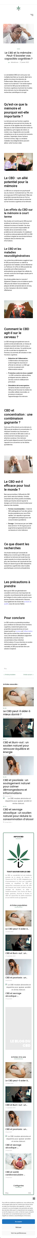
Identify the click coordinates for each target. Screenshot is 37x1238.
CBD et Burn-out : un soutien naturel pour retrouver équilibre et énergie (16, 747)
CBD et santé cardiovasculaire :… (15, 1173)
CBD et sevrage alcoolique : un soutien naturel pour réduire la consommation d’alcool (18, 814)
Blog (5, 668)
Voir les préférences (18, 1233)
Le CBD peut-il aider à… (17, 928)
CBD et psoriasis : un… (16, 977)
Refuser (18, 1227)
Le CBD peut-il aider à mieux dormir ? (16, 713)
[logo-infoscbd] (18, 8)
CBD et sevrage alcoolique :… (13, 994)
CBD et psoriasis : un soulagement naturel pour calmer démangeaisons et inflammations (16, 786)
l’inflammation (27, 631)
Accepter (18, 1222)
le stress (18, 631)
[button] (34, 1198)
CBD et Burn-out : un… (16, 953)
